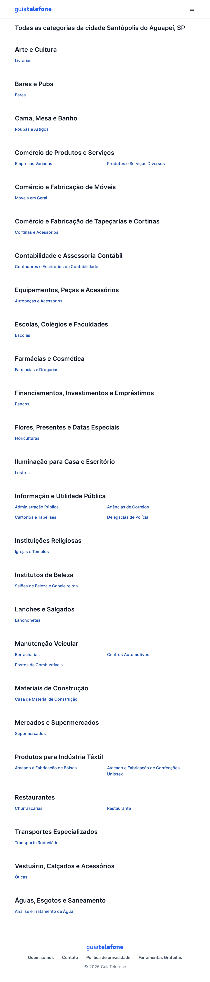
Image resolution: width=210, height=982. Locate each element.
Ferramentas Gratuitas (160, 957)
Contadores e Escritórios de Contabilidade (56, 266)
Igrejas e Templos (32, 551)
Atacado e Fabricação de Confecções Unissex (143, 770)
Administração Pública (37, 506)
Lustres (22, 472)
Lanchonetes (27, 620)
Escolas (22, 335)
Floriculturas (27, 438)
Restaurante (119, 808)
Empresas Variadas (33, 163)
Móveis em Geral (31, 197)
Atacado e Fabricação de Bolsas (46, 767)
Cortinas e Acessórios (36, 232)
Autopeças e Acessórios (38, 300)
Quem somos (41, 957)
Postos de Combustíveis (39, 664)
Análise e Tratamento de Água (44, 911)
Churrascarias (29, 808)
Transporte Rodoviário (37, 842)
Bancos (22, 403)
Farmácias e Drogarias (36, 369)
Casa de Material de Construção (46, 699)
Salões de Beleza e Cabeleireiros (46, 585)
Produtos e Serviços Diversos (136, 163)
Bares (20, 94)
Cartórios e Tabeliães (35, 517)
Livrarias (23, 60)
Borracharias (27, 654)
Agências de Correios (128, 506)
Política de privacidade (108, 957)
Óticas (21, 876)
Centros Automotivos (128, 654)
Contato (70, 957)
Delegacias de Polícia (127, 517)
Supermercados (30, 733)
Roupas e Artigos (32, 129)
